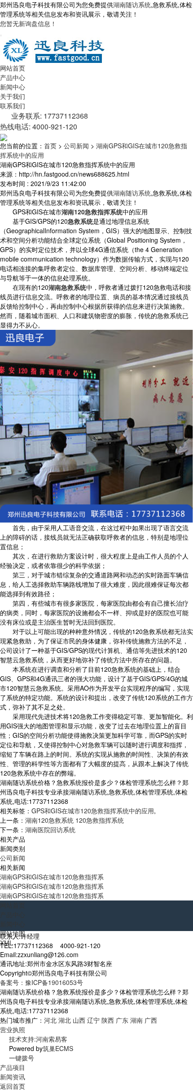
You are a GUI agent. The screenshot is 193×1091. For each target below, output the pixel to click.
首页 (50, 145)
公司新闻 (76, 145)
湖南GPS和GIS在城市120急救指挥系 (52, 876)
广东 (122, 1020)
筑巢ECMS (58, 1048)
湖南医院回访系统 (50, 829)
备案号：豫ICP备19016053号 (41, 982)
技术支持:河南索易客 (38, 1038)
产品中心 (12, 77)
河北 (50, 1020)
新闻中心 (12, 86)
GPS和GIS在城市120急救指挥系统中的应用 (92, 810)
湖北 (64, 1020)
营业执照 (12, 1029)
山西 (79, 1020)
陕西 (107, 1020)
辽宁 (93, 1020)
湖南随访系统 (132, 4)
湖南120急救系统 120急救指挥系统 (74, 820)
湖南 (136, 1020)
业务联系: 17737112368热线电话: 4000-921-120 (44, 121)
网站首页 (12, 67)
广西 (151, 1020)
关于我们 (12, 96)
